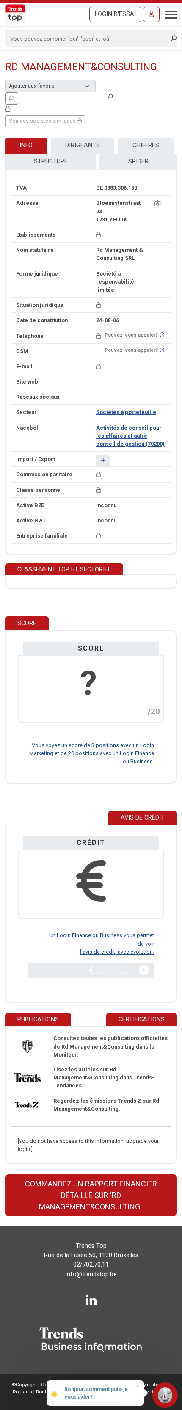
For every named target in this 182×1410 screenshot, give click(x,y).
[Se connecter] (151, 14)
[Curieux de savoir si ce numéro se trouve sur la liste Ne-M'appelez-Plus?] (162, 335)
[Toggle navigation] (168, 13)
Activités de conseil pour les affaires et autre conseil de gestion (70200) (130, 436)
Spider (138, 161)
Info (26, 145)
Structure (51, 161)
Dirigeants (82, 145)
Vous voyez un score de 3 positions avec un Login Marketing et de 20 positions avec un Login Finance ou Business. (91, 753)
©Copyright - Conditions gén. (44, 1385)
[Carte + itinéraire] (157, 203)
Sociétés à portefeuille (126, 412)
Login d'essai (115, 14)
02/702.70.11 (91, 1264)
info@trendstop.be (91, 1274)
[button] (103, 460)
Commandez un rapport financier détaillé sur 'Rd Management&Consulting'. (91, 1195)
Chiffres (145, 145)
